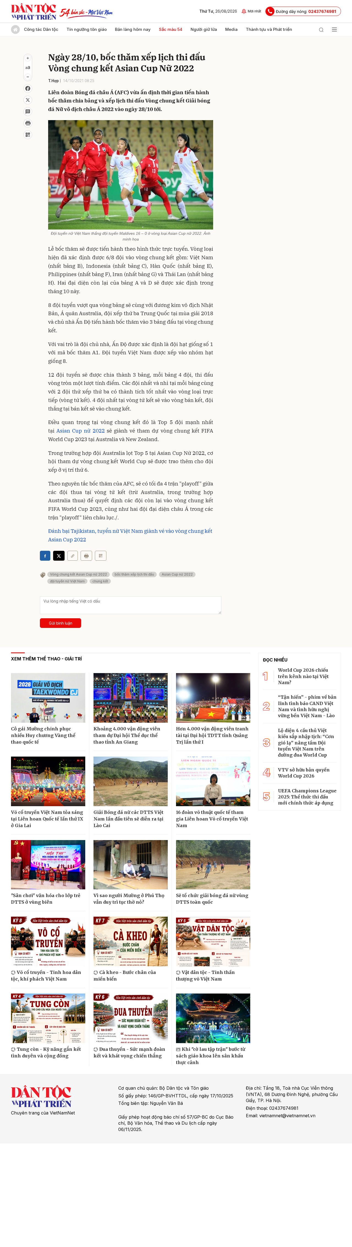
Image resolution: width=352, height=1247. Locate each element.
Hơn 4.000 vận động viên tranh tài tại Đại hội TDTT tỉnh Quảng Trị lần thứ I (212, 735)
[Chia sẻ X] (59, 556)
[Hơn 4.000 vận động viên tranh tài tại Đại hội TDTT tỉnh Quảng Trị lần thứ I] (213, 698)
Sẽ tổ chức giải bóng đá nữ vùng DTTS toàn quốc (212, 899)
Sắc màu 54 (170, 29)
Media (231, 29)
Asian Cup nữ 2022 (80, 430)
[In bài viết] (27, 123)
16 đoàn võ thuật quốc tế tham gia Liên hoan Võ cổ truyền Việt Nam (212, 818)
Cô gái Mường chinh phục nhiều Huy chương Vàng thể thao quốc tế (43, 735)
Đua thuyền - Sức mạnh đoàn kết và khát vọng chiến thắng (129, 1052)
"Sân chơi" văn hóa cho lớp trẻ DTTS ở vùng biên (45, 899)
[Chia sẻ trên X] (27, 100)
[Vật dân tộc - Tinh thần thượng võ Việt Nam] (213, 941)
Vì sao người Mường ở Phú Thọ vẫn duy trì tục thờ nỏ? (129, 899)
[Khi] (213, 1018)
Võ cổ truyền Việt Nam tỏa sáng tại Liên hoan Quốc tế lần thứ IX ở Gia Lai (47, 818)
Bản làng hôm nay (133, 29)
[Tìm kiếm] (321, 29)
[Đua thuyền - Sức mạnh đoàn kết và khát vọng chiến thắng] (131, 1018)
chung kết (100, 581)
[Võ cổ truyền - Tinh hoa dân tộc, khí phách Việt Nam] (48, 941)
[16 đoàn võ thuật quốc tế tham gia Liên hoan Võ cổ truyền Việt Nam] (213, 781)
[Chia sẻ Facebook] (27, 88)
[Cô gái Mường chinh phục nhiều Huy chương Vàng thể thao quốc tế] (48, 698)
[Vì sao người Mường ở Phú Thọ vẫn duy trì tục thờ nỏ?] (131, 865)
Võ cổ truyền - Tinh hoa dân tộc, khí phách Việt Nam (46, 976)
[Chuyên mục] (334, 29)
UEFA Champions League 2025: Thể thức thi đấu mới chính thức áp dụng (307, 797)
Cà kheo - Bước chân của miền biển (125, 976)
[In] (86, 556)
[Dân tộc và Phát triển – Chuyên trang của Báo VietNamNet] (33, 11)
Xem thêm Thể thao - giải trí (46, 659)
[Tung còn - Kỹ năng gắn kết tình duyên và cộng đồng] (48, 1018)
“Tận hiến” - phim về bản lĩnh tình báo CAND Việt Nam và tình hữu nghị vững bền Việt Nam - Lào (307, 706)
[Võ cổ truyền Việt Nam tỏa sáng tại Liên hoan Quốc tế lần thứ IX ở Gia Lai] (48, 781)
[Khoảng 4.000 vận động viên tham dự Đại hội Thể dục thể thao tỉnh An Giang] (131, 698)
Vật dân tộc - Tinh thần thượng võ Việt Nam (205, 976)
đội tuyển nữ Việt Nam (67, 581)
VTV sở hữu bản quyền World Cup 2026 (304, 773)
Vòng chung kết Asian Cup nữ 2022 (78, 574)
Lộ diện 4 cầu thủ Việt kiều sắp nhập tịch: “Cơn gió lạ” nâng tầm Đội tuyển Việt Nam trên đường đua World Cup (306, 743)
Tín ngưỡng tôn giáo (87, 29)
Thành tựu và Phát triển (269, 29)
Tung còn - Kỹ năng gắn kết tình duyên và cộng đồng (46, 1052)
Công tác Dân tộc (41, 29)
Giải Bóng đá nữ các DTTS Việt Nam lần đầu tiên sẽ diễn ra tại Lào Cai (128, 818)
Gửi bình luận (60, 623)
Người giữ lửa (204, 29)
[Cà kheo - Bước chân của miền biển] (131, 941)
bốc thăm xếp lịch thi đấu (134, 574)
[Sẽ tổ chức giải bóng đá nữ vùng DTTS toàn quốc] (213, 865)
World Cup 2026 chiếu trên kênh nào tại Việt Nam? (303, 676)
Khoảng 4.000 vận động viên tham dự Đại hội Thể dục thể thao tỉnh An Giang (127, 735)
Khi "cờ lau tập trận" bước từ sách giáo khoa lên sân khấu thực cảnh (210, 1055)
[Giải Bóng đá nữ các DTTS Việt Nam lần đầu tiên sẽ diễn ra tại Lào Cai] (131, 781)
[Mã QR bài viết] (27, 134)
